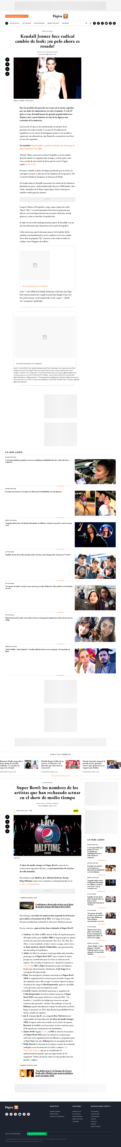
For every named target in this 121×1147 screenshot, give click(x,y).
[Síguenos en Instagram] (98, 23)
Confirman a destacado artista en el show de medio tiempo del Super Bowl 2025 (54, 905)
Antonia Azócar (52, 52)
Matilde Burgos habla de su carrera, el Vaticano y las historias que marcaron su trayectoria (52, 764)
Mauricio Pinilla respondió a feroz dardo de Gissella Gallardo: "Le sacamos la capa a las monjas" (11, 764)
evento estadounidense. (30, 884)
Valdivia (94, 1121)
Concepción (95, 1114)
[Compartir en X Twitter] (7, 64)
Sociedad (65, 23)
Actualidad (26, 23)
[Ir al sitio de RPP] (47, 811)
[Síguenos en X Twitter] (94, 23)
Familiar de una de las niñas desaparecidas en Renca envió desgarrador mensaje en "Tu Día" (37, 555)
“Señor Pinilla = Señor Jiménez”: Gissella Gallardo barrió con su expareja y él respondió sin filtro (37, 650)
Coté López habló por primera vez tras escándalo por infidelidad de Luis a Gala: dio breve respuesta (37, 461)
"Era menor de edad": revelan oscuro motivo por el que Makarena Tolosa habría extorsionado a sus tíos (39, 587)
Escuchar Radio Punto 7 (15, 16)
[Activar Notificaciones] (90, 23)
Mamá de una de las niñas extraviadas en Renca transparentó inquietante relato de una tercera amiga (39, 619)
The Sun (27, 965)
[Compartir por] (7, 74)
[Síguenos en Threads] (114, 23)
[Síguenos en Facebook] (102, 23)
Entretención (39, 23)
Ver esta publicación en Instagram (35, 286)
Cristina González (52, 803)
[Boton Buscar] (86, 23)
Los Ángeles (95, 1116)
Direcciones (54, 1114)
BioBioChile (30, 164)
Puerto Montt (96, 1126)
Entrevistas (14, 23)
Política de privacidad (12, 1133)
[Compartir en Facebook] (7, 59)
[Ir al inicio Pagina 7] (60, 16)
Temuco (93, 1119)
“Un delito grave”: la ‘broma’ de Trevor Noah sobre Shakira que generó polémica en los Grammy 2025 (54, 1073)
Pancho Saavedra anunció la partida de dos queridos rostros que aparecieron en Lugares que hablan (94, 764)
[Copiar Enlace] (7, 69)
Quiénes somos (55, 1111)
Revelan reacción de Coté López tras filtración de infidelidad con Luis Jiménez (33, 492)
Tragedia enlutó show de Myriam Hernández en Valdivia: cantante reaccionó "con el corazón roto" (38, 524)
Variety (44, 1031)
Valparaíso (95, 1111)
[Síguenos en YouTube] (106, 23)
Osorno (93, 1124)
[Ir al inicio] (6, 23)
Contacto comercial (57, 1116)
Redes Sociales (53, 23)
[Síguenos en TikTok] (110, 23)
